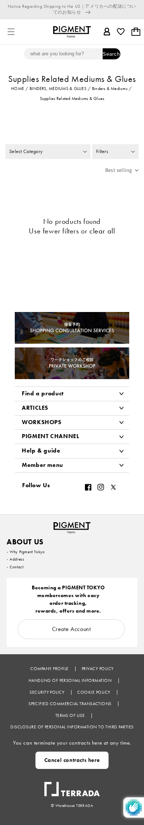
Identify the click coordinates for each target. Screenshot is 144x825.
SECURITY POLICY (48, 692)
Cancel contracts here (72, 760)
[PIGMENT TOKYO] (72, 525)
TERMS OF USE (70, 715)
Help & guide (41, 450)
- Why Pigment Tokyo (26, 551)
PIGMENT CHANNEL (50, 436)
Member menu (42, 465)
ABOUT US (25, 542)
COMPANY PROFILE (50, 669)
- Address (15, 559)
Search (111, 54)
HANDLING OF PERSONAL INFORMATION (70, 680)
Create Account (71, 629)
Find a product (43, 393)
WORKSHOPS (42, 422)
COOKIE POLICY (94, 692)
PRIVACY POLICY (98, 669)
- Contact (15, 566)
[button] (11, 32)
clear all (102, 231)
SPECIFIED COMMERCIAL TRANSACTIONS (70, 704)
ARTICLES (35, 408)
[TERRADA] (72, 785)
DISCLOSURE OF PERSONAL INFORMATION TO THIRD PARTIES (71, 727)
